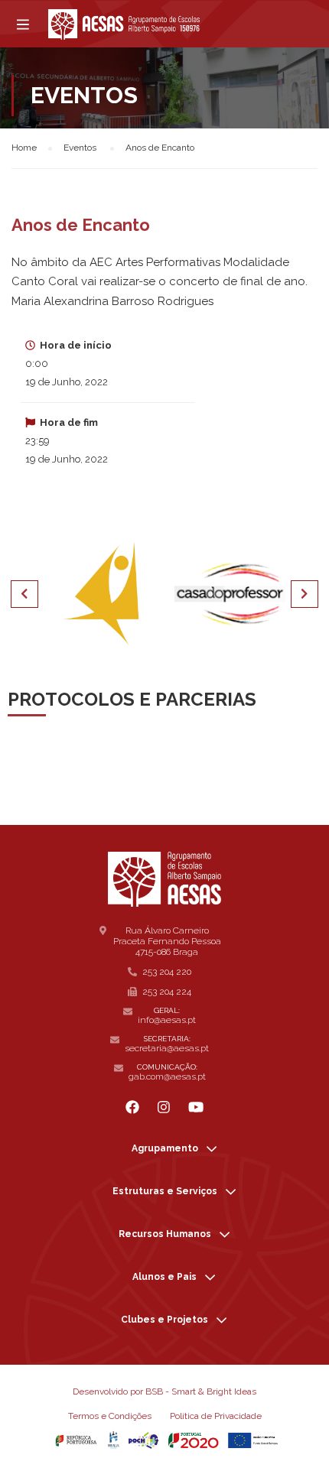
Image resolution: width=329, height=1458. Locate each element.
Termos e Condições (109, 1416)
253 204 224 (166, 991)
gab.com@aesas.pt (167, 1076)
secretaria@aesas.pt (167, 1048)
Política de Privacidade (216, 1416)
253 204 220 (166, 971)
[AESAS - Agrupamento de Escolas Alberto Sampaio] (124, 24)
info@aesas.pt (167, 1020)
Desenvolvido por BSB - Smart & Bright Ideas (164, 1391)
